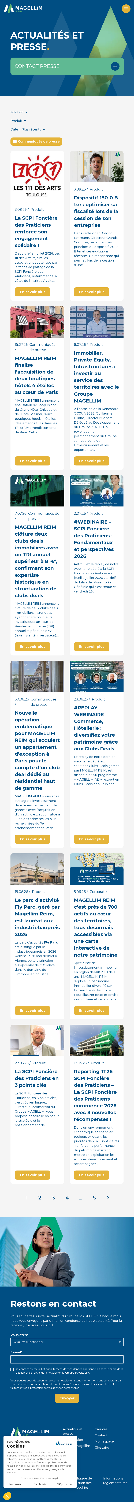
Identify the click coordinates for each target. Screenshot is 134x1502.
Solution (16, 112)
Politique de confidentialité (55, 1384)
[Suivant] (108, 1198)
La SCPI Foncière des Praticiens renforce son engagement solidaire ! (36, 231)
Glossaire (102, 1447)
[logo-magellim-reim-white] (22, 8)
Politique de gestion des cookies (82, 1483)
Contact (101, 1435)
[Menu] (126, 8)
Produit (16, 121)
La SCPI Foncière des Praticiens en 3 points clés (37, 1078)
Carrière (101, 1429)
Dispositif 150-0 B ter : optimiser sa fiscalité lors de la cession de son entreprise (96, 211)
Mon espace (104, 1441)
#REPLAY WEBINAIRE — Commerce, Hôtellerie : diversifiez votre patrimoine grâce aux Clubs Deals (96, 728)
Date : (15, 129)
